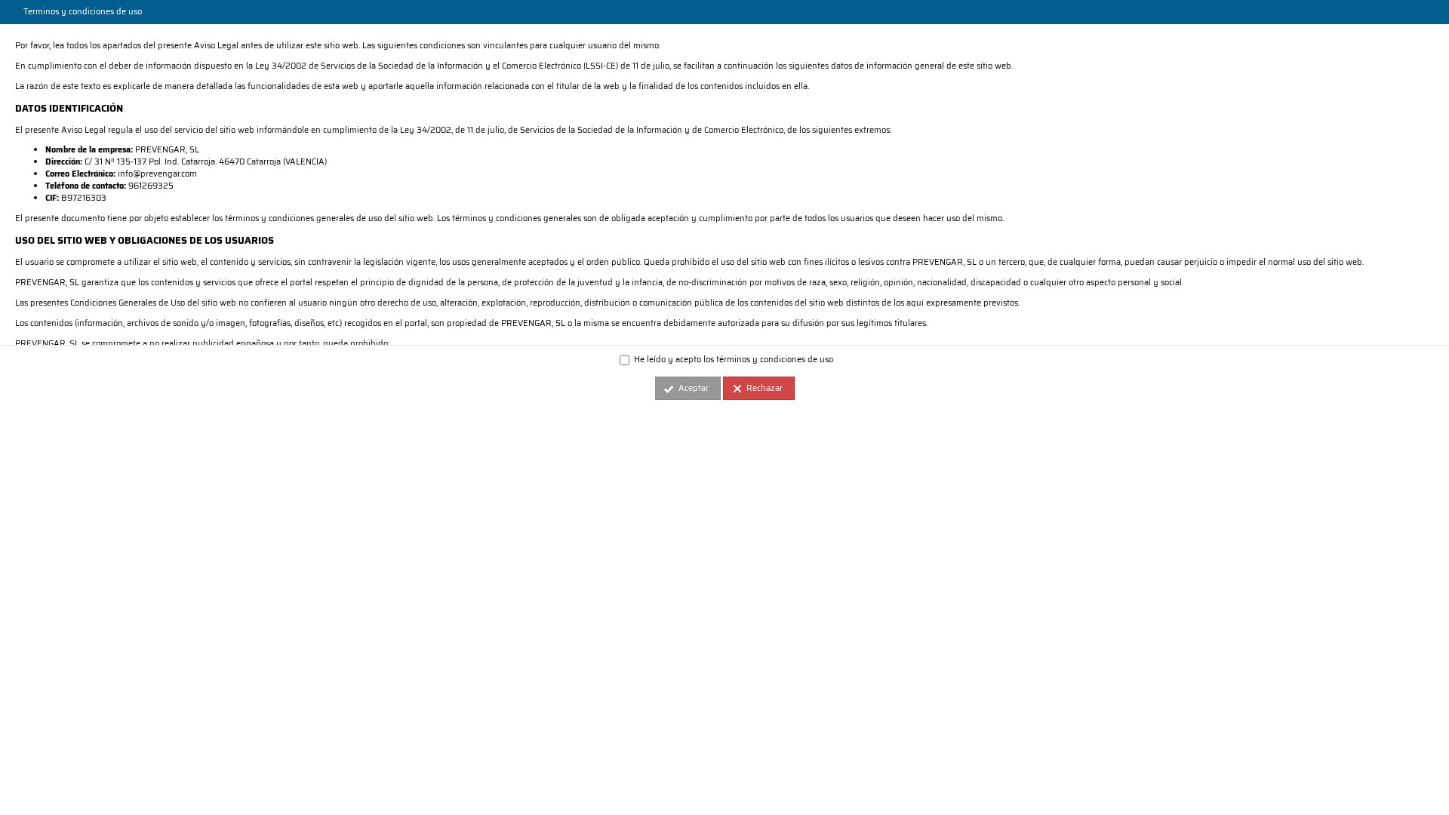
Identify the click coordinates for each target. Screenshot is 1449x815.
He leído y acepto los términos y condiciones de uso (732, 359)
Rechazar (764, 388)
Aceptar (693, 388)
